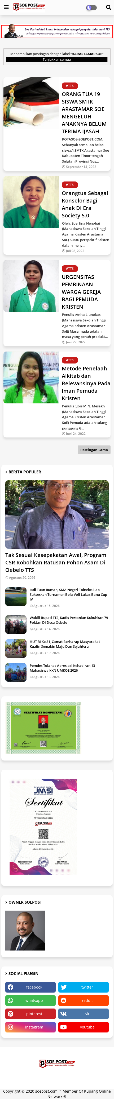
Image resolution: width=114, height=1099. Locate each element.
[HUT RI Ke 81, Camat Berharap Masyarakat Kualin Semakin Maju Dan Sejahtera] (16, 648)
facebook (34, 987)
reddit (87, 1000)
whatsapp (34, 1000)
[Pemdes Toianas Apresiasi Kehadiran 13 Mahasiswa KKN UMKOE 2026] (16, 672)
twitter (87, 987)
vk (87, 1013)
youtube (87, 1027)
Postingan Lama (94, 449)
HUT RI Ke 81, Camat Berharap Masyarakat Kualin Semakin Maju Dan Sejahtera (65, 644)
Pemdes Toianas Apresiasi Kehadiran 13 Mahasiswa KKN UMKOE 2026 (62, 668)
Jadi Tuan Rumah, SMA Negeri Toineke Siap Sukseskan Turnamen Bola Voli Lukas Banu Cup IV (68, 594)
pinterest (34, 1013)
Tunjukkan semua (57, 59)
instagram (34, 1027)
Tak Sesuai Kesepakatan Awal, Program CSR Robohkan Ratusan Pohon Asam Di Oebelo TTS (55, 562)
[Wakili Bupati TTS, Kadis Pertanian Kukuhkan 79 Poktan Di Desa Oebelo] (16, 624)
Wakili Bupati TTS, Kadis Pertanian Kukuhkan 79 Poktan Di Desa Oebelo (69, 620)
